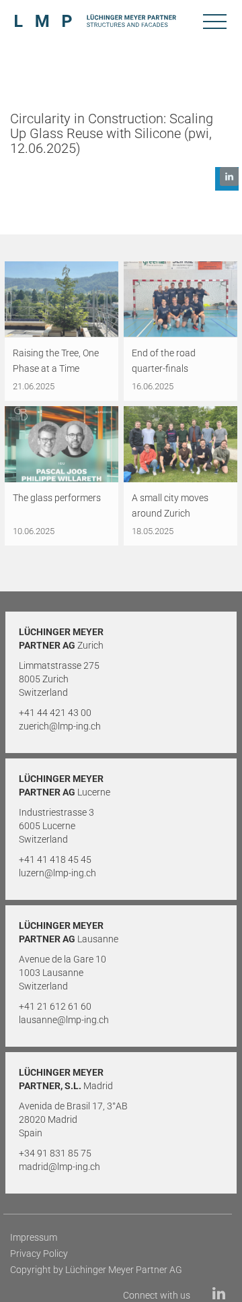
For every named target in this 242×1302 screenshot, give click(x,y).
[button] (227, 179)
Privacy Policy (39, 1253)
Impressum (33, 1237)
